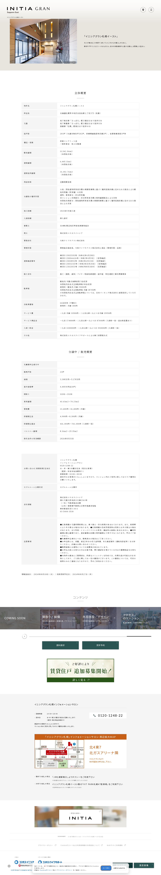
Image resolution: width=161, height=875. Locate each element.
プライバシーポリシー (45, 845)
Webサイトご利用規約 (115, 845)
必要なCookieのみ (119, 868)
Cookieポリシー (46, 870)
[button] (41, 636)
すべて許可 (106, 868)
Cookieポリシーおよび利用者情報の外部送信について (80, 845)
